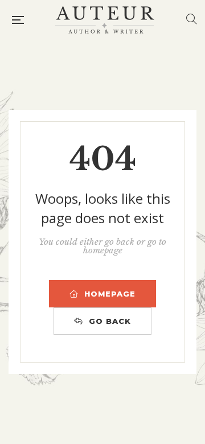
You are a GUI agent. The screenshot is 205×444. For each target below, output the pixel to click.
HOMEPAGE (110, 293)
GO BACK (110, 321)
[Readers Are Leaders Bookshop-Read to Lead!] (104, 20)
